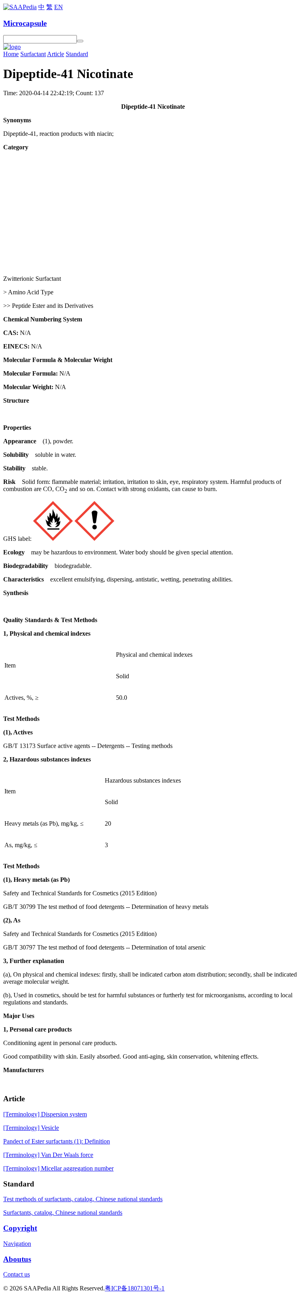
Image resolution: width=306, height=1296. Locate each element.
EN (58, 7)
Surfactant (33, 54)
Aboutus (17, 1259)
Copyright (20, 1228)
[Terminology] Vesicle (31, 1127)
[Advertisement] (153, 213)
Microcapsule (25, 23)
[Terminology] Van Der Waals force (48, 1154)
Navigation (17, 1243)
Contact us (16, 1274)
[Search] (80, 41)
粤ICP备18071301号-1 (135, 1288)
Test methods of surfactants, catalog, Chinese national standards (83, 1199)
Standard (77, 54)
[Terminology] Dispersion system (45, 1114)
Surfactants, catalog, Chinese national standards (62, 1212)
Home (11, 54)
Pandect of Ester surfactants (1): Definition (56, 1141)
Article (55, 54)
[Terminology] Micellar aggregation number (58, 1168)
